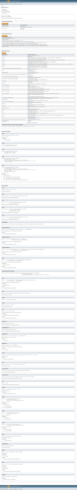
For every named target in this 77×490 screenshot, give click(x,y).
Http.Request (34, 119)
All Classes (20, 488)
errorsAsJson (30, 76)
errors (29, 74)
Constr (8, 4)
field (29, 80)
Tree (11, 1)
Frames (11, 488)
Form (3, 38)
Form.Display (22, 26)
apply (29, 55)
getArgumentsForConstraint (32, 97)
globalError (30, 99)
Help (20, 1)
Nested (4, 4)
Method (11, 4)
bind (28, 57)
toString (29, 120)
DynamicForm (4, 13)
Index (17, 1)
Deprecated (14, 1)
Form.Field (22, 28)
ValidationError (23, 43)
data (28, 68)
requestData (30, 119)
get (28, 95)
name (28, 107)
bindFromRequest (31, 64)
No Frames (15, 488)
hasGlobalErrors (31, 105)
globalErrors (30, 101)
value (29, 121)
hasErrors (29, 103)
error (29, 72)
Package (5, 1)
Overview (1, 1)
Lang (33, 78)
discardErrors (30, 70)
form (28, 87)
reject (29, 111)
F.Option (32, 43)
